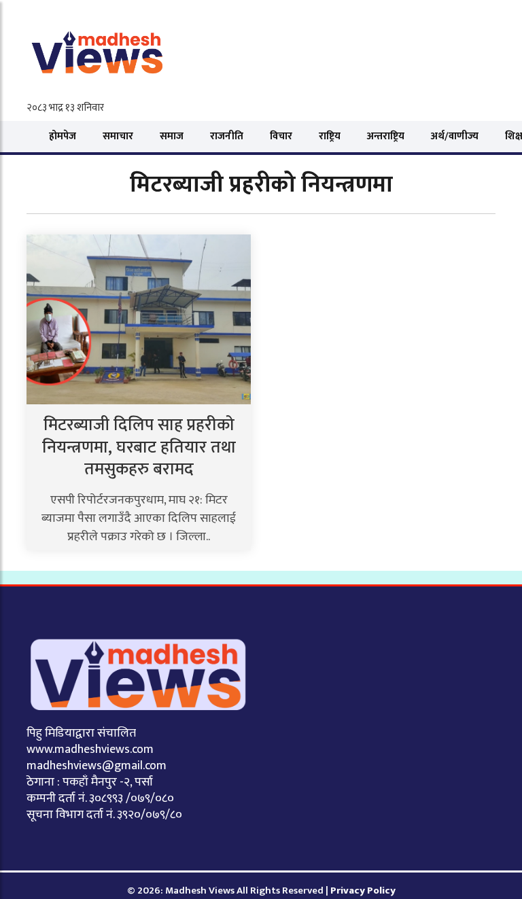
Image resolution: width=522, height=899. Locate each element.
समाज (172, 136)
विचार (281, 136)
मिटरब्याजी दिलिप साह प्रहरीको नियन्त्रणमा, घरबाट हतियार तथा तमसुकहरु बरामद (139, 447)
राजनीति (226, 136)
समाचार (118, 136)
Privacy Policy (363, 890)
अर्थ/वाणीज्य (454, 136)
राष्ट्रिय (330, 136)
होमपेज (62, 136)
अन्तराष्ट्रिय (385, 136)
